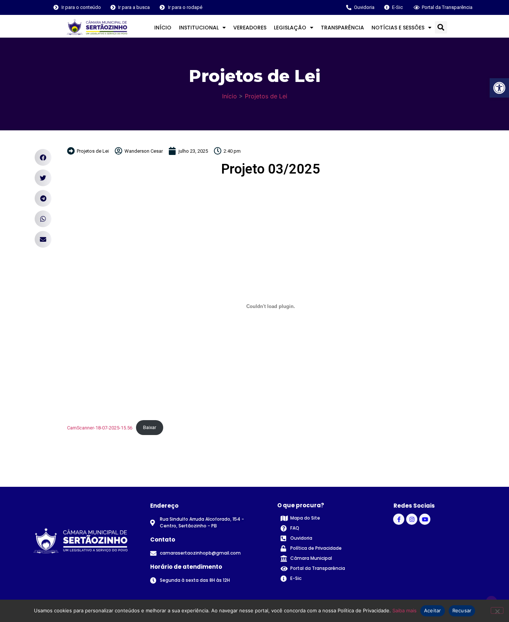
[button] (441, 27)
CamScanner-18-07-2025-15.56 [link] (99, 427)
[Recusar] (497, 610)
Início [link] (229, 96)
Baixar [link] (149, 427)
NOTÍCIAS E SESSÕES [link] (398, 27)
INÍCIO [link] (162, 27)
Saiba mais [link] (404, 610)
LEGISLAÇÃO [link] (290, 27)
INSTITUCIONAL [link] (199, 27)
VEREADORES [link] (249, 27)
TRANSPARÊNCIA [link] (342, 27)
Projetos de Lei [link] (266, 96)
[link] (499, 88)
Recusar (462, 610)
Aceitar (432, 610)
